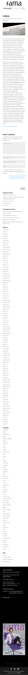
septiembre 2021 (7, 360)
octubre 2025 (6, 251)
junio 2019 (5, 419)
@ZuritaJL (17, 572)
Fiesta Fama (6, 478)
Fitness (4, 480)
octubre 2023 (6, 304)
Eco (4, 458)
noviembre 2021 (6, 355)
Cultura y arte (6, 452)
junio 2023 (5, 313)
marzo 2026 (5, 240)
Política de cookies (16, 663)
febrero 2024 (6, 296)
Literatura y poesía (7, 498)
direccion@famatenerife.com (16, 591)
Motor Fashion (6, 513)
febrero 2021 (6, 375)
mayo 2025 (5, 262)
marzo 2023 (5, 320)
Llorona (14, 215)
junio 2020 (5, 393)
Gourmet (5, 491)
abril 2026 (5, 238)
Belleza (4, 436)
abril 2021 (5, 371)
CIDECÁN (19, 673)
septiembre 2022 (7, 333)
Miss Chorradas (6, 509)
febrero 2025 (6, 269)
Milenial (4, 507)
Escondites (5, 469)
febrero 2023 (6, 322)
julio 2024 (5, 284)
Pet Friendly (5, 518)
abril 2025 (5, 265)
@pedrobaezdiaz (7, 576)
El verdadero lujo (7, 203)
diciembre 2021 (6, 353)
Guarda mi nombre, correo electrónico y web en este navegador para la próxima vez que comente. (14, 171)
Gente (4, 487)
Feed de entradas (7, 557)
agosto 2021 (6, 362)
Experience (5, 471)
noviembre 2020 (6, 382)
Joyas (4, 494)
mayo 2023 (5, 315)
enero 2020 (5, 404)
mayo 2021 (5, 368)
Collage (4, 449)
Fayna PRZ (5, 476)
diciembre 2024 (6, 273)
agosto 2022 (6, 335)
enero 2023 (5, 324)
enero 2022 (5, 351)
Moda (4, 511)
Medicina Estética (7, 505)
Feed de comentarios (8, 559)
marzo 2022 (5, 346)
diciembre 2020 (6, 379)
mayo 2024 (5, 289)
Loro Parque (6, 500)
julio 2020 (5, 390)
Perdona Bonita (6, 516)
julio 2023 (5, 311)
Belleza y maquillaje (7, 438)
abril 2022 (5, 344)
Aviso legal (7, 663)
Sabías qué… (6, 527)
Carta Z (4, 441)
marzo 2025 (5, 267)
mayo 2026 (5, 236)
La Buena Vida (6, 496)
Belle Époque (6, 434)
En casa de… (6, 463)
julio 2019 (5, 417)
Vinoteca (5, 540)
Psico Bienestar (6, 522)
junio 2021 (5, 366)
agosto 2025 (6, 256)
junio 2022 (5, 340)
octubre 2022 (6, 331)
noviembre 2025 (6, 249)
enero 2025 (5, 271)
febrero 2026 (6, 242)
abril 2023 (5, 318)
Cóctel (4, 447)
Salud (4, 529)
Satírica (4, 531)
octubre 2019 (6, 410)
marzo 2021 (5, 373)
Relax (4, 524)
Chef (4, 445)
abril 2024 (5, 291)
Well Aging (5, 544)
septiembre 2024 (7, 280)
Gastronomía (6, 485)
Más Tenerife (6, 502)
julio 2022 (5, 337)
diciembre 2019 (6, 406)
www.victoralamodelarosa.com (10, 126)
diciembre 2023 (6, 300)
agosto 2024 (6, 282)
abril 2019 (5, 424)
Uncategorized (6, 538)
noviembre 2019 (6, 408)
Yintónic (4, 549)
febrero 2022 (6, 349)
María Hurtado (6, 219)
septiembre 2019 (7, 413)
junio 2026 (5, 234)
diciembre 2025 (6, 247)
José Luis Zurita (10, 572)
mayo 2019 (5, 421)
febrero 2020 (6, 402)
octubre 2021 (6, 357)
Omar (4, 217)
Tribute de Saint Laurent (8, 201)
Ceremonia (5, 443)
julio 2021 (5, 364)
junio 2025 (5, 260)
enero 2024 (5, 298)
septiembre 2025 (7, 254)
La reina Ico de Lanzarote (13, 217)
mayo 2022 (5, 342)
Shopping (5, 533)
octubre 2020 (6, 384)
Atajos (19, 18)
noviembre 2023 (6, 302)
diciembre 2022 (6, 326)
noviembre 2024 (6, 276)
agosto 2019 (6, 415)
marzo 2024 (5, 293)
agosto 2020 (6, 388)
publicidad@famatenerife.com (16, 593)
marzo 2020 (5, 399)
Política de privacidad (13, 665)
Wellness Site (6, 547)
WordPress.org (6, 561)
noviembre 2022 (6, 329)
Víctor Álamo (8, 18)
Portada (5, 520)
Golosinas (5, 489)
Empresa (5, 460)
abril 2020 (5, 397)
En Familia (5, 465)
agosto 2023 (6, 309)
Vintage (4, 542)
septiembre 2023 (7, 307)
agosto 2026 (6, 229)
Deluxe (4, 456)
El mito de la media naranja (9, 195)
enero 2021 (5, 377)
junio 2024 (5, 287)
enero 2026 (5, 245)
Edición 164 (14, 219)
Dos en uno (5, 205)
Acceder (5, 555)
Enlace (4, 467)
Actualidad (5, 430)
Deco (4, 454)
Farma (4, 474)
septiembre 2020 (7, 386)
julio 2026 (5, 231)
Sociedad (5, 536)
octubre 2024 (6, 278)
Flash (4, 483)
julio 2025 (5, 258)
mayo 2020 (5, 395)
